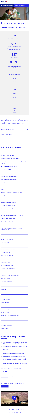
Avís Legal (8, 409)
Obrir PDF (4, 371)
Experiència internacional (7, 5)
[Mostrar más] (14, 129)
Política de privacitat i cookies (17, 409)
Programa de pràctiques (20, 5)
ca (22, 1)
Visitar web (4, 386)
